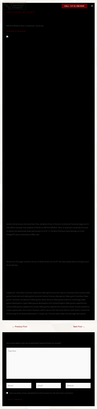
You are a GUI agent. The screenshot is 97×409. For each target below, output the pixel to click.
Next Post (79, 326)
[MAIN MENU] (92, 5)
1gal (24, 12)
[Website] (78, 386)
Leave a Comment (13, 12)
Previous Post (19, 326)
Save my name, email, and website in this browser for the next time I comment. (41, 393)
